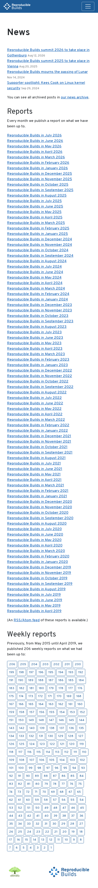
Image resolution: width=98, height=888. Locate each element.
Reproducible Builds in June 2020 (35, 534)
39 (55, 816)
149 (31, 720)
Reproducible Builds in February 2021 (37, 491)
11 (58, 840)
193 (70, 672)
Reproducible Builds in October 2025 (37, 185)
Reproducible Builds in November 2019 (39, 573)
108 (21, 760)
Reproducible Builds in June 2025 (35, 206)
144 (81, 720)
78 (55, 784)
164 (41, 704)
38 (64, 816)
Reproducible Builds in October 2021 (37, 447)
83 (11, 784)
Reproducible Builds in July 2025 (34, 201)
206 (12, 664)
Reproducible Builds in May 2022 (34, 409)
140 (32, 728)
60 (28, 800)
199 (11, 672)
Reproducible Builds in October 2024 (37, 250)
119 (82, 744)
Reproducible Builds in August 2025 (37, 196)
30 (54, 824)
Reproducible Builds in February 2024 (38, 294)
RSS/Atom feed (27, 620)
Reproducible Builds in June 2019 (34, 600)
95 (65, 768)
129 (60, 736)
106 (41, 760)
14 (34, 840)
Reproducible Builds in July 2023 (34, 332)
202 (56, 664)
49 (46, 808)
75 (80, 784)
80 (37, 784)
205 (23, 664)
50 (37, 808)
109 (11, 760)
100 (21, 768)
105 (51, 760)
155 (51, 712)
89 (37, 776)
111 (75, 752)
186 (60, 680)
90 (28, 776)
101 (11, 768)
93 (83, 768)
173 (30, 696)
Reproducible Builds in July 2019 (34, 595)
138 (51, 728)
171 (50, 696)
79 (46, 784)
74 (11, 792)
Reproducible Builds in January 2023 (37, 365)
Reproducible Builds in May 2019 (34, 606)
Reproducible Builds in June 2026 (35, 141)
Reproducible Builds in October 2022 (37, 381)
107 (31, 760)
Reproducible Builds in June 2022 (35, 403)
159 (11, 712)
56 (63, 800)
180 (41, 688)
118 (11, 752)
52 (20, 808)
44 (11, 816)
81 (28, 784)
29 (63, 824)
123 (42, 744)
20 (64, 832)
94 (74, 768)
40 (46, 816)
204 (34, 664)
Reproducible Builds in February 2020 (38, 556)
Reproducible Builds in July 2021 (34, 463)
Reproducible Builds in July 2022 (34, 398)
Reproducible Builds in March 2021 (35, 485)
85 (72, 776)
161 (70, 704)
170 (59, 696)
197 (31, 672)
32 (37, 824)
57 (55, 800)
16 (18, 840)
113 (57, 752)
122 (52, 744)
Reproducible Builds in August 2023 (37, 327)
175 (11, 696)
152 (82, 712)
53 (11, 808)
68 (62, 792)
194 (60, 672)
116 (29, 752)
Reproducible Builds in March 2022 (36, 420)
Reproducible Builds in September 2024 (40, 256)
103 (72, 760)
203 (45, 664)
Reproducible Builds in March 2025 (36, 223)
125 (21, 744)
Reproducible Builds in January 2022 (37, 431)
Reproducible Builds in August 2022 (37, 392)
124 (32, 744)
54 (82, 800)
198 (21, 672)
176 (80, 688)
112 (66, 752)
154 (62, 712)
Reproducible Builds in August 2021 (36, 458)
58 (46, 800)
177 (70, 688)
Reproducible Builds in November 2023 (39, 310)
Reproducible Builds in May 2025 (34, 212)
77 (63, 784)
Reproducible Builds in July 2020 (34, 529)
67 (70, 792)
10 (66, 840)
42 (29, 816)
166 (21, 704)
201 (67, 664)
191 (11, 680)
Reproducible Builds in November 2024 (39, 245)
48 (55, 808)
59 (37, 800)
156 (41, 712)
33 (29, 824)
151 (11, 720)
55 (72, 800)
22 (47, 832)
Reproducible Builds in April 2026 (34, 152)
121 (62, 744)
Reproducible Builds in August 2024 (37, 261)
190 (20, 680)
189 (30, 680)
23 (38, 832)
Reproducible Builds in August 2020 (37, 524)
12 (50, 840)
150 (21, 720)
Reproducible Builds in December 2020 (39, 502)
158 (21, 712)
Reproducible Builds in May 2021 (34, 474)
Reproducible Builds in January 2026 (37, 168)
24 (29, 832)
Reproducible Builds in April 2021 (34, 480)
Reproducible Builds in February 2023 (38, 360)
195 (50, 672)
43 (20, 816)
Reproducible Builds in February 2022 (38, 425)
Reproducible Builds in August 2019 (36, 589)
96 (56, 768)
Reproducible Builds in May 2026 (34, 146)
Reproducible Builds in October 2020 (37, 513)
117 (20, 752)
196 (41, 672)
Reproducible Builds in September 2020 (40, 518)
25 (20, 832)
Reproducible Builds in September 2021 (39, 452)
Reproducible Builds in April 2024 (34, 283)
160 (80, 704)
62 (11, 800)
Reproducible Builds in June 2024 (35, 272)
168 (78, 696)
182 (21, 688)
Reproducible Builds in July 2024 (34, 267)
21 (55, 832)
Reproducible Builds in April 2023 (34, 349)
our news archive (74, 97)
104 (62, 760)
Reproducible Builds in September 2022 (40, 387)
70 (44, 792)
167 (11, 704)
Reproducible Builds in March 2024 (36, 288)
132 (31, 736)
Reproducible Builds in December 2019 (39, 567)
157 (31, 712)
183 (11, 688)
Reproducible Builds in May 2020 (34, 540)
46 (73, 808)
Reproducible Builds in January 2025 (37, 234)
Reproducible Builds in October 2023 (37, 316)
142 (21, 728)
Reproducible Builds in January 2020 (37, 562)
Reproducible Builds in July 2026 (34, 135)
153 (72, 712)
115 (38, 752)
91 (19, 776)
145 (71, 720)
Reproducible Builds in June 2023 (35, 338)
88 (46, 776)
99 (30, 768)
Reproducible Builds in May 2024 (34, 278)
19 (73, 832)
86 (63, 776)
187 (51, 680)
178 (61, 688)
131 (41, 736)
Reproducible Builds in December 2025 (39, 174)
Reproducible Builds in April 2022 (34, 414)
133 (21, 736)
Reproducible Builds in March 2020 (36, 551)
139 (42, 728)
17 (10, 840)
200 (78, 664)
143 (11, 728)
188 (41, 680)
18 (81, 832)
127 (80, 736)
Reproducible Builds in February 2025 (38, 228)
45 (82, 808)
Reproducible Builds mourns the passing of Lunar (47, 72)
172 (40, 696)
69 (53, 792)
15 (26, 840)
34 (20, 824)
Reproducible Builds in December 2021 (39, 436)
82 (20, 784)
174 (21, 696)
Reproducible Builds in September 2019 (39, 584)
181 (31, 688)
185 (71, 680)
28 (72, 824)
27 (81, 824)
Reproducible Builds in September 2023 (40, 321)
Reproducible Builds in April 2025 (34, 217)
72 (28, 792)
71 (36, 792)
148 (41, 720)
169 (69, 696)
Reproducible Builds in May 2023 (34, 343)
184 (81, 680)
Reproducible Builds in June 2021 (34, 469)
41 (37, 816)
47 (64, 808)
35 (11, 824)
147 (51, 720)
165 (31, 704)
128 (70, 736)
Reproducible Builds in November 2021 (39, 442)
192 (80, 672)
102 (82, 760)
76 (71, 784)
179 (51, 688)
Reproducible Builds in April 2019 (34, 611)
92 (11, 776)
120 (72, 744)
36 (81, 816)
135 (81, 728)
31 (45, 824)
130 (50, 736)
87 (55, 776)
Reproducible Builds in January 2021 (37, 496)
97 (48, 768)
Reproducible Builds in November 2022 (39, 376)
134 (11, 736)
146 (61, 720)
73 (19, 792)
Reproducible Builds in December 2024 (39, 239)
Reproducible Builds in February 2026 (38, 163)
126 (11, 744)
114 (48, 752)
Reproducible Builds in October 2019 (37, 578)
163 (51, 704)
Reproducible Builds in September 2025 (40, 190)
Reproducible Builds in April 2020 (34, 545)
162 (60, 704)
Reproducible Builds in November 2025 (39, 179)
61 (19, 800)
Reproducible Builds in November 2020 (39, 507)
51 (28, 808)
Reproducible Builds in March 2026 (36, 157)
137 (61, 728)
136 (71, 728)
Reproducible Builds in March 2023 (36, 354)
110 (84, 752)
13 (42, 840)
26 (11, 832)
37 (73, 816)
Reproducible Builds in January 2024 (37, 299)
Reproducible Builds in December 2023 (39, 305)
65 (79, 792)
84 (82, 776)
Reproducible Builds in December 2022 (39, 370)
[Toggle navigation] (88, 6)
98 (39, 768)
